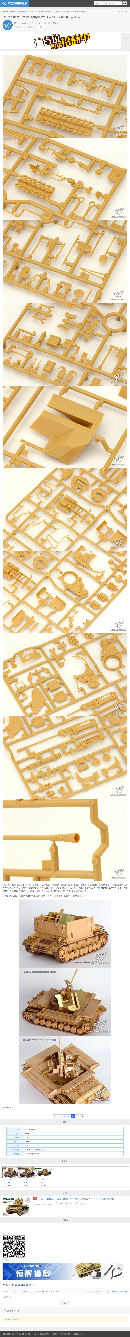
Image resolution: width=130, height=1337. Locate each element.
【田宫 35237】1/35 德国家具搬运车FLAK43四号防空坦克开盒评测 (76, 1198)
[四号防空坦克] (9, 1172)
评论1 (57, 23)
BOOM (26, 23)
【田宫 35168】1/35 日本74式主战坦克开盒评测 (108, 1291)
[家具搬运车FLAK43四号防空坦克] (43, 1172)
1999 (43, 1182)
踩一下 (6, 1259)
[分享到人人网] (21, 1285)
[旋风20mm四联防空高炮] (26, 1172)
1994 (26, 1182)
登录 (119, 11)
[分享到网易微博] (24, 1285)
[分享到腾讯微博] (18, 1285)
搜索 (124, 3)
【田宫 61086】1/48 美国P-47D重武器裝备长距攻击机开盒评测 (35, 1291)
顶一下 (6, 1234)
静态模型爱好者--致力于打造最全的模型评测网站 (14, 3)
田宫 (17, 23)
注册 (125, 11)
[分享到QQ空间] (13, 1285)
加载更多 (65, 1303)
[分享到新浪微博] (15, 1285)
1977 (10, 1182)
